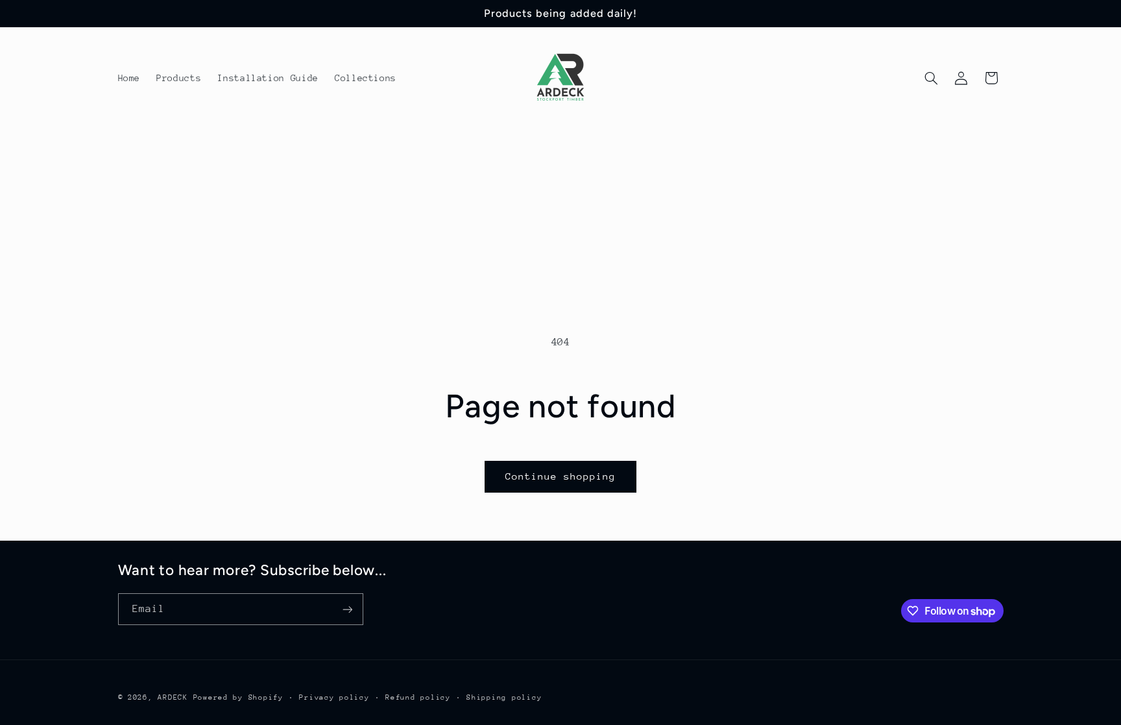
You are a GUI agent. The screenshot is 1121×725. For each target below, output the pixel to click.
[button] (931, 78)
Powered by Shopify (238, 697)
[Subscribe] (347, 609)
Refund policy (418, 697)
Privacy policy (334, 697)
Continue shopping (560, 476)
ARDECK (172, 697)
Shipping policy (504, 697)
